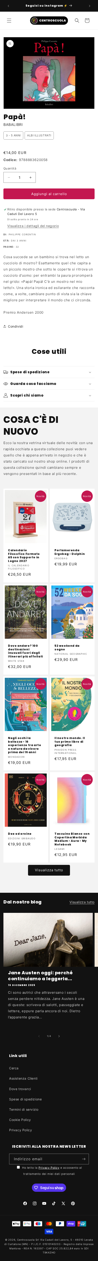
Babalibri (13, 124)
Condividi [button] (15, 326)
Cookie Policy (20, 1120)
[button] (9, 21)
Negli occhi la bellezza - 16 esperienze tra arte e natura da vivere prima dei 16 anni (24, 745)
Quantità (9, 168)
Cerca (14, 1068)
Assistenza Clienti (23, 1078)
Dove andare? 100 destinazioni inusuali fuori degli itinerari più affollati (25, 651)
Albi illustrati (39, 135)
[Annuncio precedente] (8, 6)
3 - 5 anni (13, 135)
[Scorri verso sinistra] (39, 1036)
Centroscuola (26, 1239)
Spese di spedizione (25, 1099)
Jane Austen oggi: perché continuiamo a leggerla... (40, 976)
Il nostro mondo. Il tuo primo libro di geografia (69, 741)
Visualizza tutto (49, 870)
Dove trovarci (20, 1089)
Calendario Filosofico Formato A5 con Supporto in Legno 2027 (24, 555)
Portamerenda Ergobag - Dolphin (69, 552)
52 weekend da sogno (67, 647)
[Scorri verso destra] (59, 1036)
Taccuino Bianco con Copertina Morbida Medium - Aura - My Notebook (72, 839)
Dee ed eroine (20, 834)
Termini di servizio (23, 1109)
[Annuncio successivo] (90, 6)
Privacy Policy (20, 1130)
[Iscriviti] (84, 1159)
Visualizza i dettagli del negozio (33, 226)
